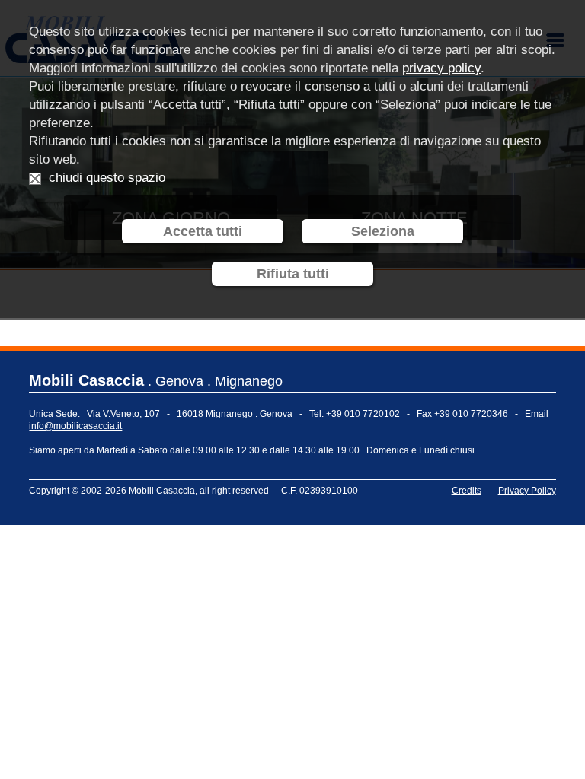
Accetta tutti (202, 231)
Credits (466, 490)
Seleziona (382, 231)
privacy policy (441, 68)
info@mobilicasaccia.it (75, 426)
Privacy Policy (527, 490)
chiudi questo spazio (107, 177)
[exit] (35, 177)
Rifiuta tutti (293, 273)
